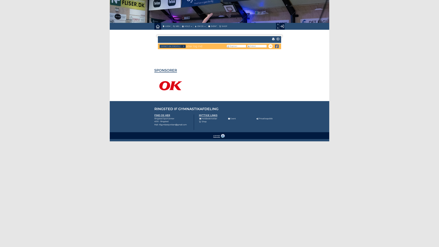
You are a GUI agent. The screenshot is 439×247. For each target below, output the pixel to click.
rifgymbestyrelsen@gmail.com (173, 125)
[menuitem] (157, 26)
